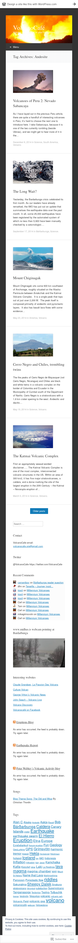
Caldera (43, 826)
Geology (56, 844)
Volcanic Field (21, 901)
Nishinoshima (50, 875)
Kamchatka (53, 862)
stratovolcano (19, 888)
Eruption (22, 839)
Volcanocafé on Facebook (26, 709)
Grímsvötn (42, 848)
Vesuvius (34, 896)
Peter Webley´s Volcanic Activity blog (38, 768)
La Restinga (49, 866)
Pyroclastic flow (34, 880)
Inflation (19, 861)
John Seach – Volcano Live (27, 699)
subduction (41, 888)
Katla (16, 866)
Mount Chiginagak (27, 277)
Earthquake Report (27, 745)
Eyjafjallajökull (20, 845)
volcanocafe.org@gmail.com (28, 546)
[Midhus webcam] (39, 666)
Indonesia (50, 858)
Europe (47, 840)
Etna (36, 840)
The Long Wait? (25, 191)
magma (19, 870)
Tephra (45, 892)
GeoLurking (19, 849)
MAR (54, 871)
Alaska (27, 822)
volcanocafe (20, 905)
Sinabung (57, 884)
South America (50, 142)
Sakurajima (19, 884)
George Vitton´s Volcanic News (29, 694)
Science (38, 142)
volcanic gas (37, 901)
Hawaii (25, 853)
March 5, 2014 (20, 495)
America (33, 317)
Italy (37, 862)
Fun (46, 845)
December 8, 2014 (22, 142)
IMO (41, 858)
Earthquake (42, 830)
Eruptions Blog (25, 722)
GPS (29, 848)
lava (59, 866)
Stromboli (31, 888)
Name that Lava (33, 875)
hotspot (17, 858)
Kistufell (25, 867)
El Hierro (46, 835)
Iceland (28, 857)
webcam (31, 905)
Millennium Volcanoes (38, 590)
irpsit (20, 590)
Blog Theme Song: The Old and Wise (32, 798)
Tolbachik (56, 892)
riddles (51, 879)
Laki (39, 866)
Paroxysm (19, 880)
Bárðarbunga (42, 231)
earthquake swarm (25, 836)
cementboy (23, 582)
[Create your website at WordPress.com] (39, 4)
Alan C (18, 822)
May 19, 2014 (19, 409)
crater (27, 831)
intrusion (30, 862)
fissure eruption (36, 845)
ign (37, 858)
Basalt (51, 822)
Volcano (17, 144)
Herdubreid (45, 854)
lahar (33, 867)
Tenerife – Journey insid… (39, 586)
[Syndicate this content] (14, 722)
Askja (44, 822)
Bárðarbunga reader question (48, 582)
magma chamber (39, 871)
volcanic (45, 896)
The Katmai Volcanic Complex (35, 455)
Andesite (36, 822)
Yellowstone (42, 905)
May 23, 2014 (19, 317)
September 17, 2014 (23, 231)
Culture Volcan (20, 689)
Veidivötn (24, 896)
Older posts (39, 511)
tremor (16, 896)
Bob (58, 821)
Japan (42, 862)
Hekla (34, 853)
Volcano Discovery (23, 704)
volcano (55, 900)
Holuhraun (54, 853)
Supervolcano (56, 888)
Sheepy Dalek (39, 883)
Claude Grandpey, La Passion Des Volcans (35, 684)
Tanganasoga (22, 892)
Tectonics (36, 892)
